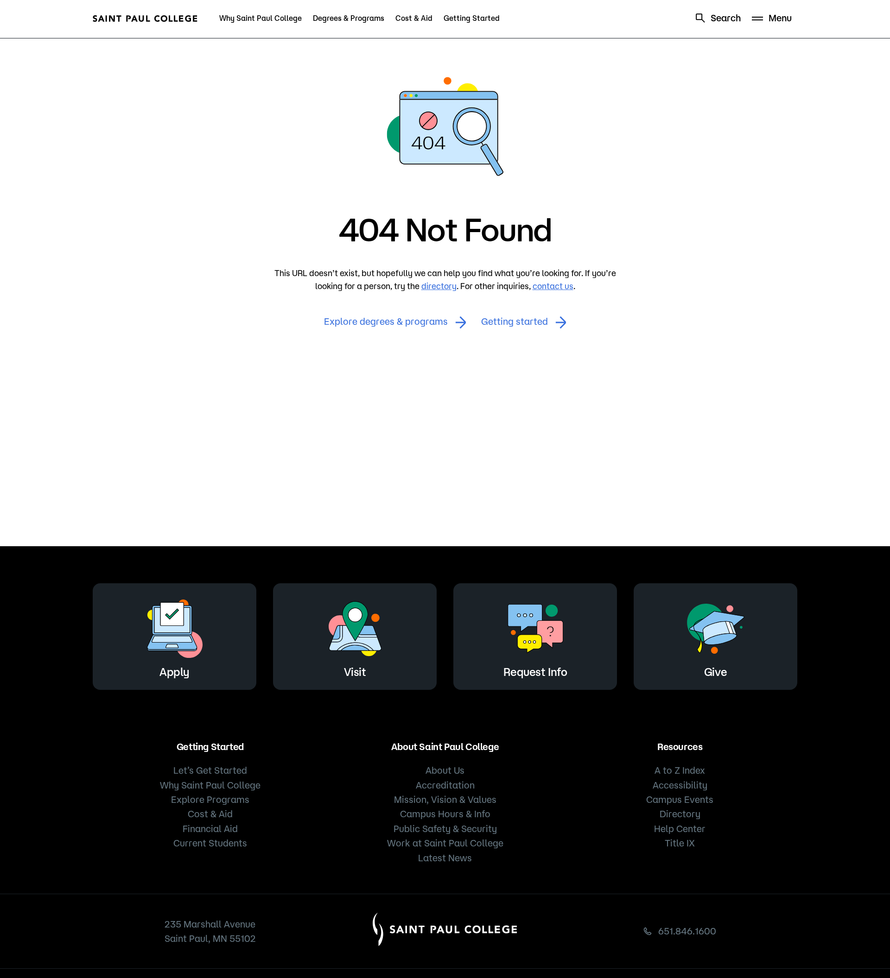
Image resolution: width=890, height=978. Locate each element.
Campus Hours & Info (445, 813)
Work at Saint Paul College (445, 843)
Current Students (210, 843)
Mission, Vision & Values (445, 799)
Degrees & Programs (348, 18)
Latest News (445, 857)
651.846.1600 (687, 931)
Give (715, 671)
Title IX (680, 843)
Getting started (514, 321)
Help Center (680, 828)
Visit (355, 671)
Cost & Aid (413, 18)
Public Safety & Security (445, 828)
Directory (680, 813)
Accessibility (680, 785)
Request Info (535, 671)
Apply (174, 671)
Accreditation (445, 785)
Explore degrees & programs (386, 321)
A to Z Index (680, 770)
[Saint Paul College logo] (145, 18)
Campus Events (679, 799)
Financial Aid (210, 828)
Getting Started (472, 18)
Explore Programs (210, 799)
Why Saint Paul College (260, 18)
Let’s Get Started (210, 770)
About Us (445, 770)
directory (439, 285)
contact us (553, 285)
